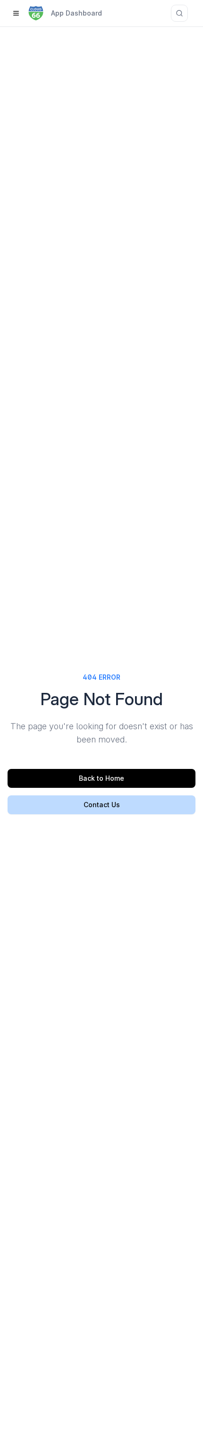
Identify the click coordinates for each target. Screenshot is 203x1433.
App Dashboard (76, 13)
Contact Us (102, 805)
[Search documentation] (179, 13)
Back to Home (101, 778)
